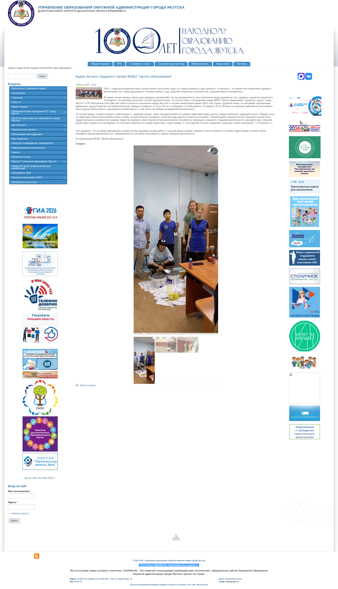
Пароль (13, 502)
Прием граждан (20, 106)
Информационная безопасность (28, 147)
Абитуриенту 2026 (21, 173)
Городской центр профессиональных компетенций (31, 167)
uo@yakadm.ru (232, 582)
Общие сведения (100, 63)
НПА (119, 63)
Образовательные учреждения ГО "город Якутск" (32, 112)
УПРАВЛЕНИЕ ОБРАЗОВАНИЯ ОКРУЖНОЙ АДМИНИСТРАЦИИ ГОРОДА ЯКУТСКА (111, 7)
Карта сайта (222, 63)
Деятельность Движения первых (29, 88)
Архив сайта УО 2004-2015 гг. (40, 478)
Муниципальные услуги (24, 182)
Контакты (242, 63)
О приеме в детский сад (171, 63)
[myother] (36, 556)
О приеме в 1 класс (140, 63)
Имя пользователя (19, 491)
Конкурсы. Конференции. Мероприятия (32, 143)
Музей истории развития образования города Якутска (36, 119)
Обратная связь (200, 63)
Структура (16, 98)
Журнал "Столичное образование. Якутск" (33, 162)
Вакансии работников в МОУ (25, 178)
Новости (16, 102)
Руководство (18, 93)
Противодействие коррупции (27, 134)
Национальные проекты (23, 130)
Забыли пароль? (20, 513)
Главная (11, 68)
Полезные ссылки (21, 157)
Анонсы (16, 152)
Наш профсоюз (20, 138)
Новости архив (88, 385)
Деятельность (18, 125)
